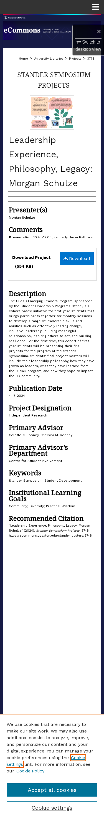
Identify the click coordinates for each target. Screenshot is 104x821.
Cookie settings (52, 807)
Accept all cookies (52, 790)
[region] (52, 767)
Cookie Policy (30, 771)
